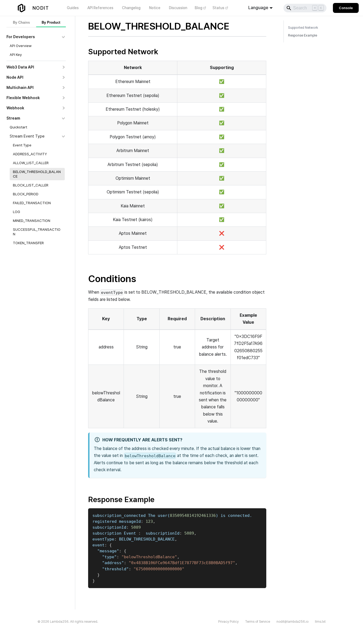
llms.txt (320, 622)
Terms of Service (257, 622)
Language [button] (258, 7)
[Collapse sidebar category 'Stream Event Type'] (63, 136)
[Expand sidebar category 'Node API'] (63, 77)
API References (100, 8)
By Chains (21, 22)
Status (218, 8)
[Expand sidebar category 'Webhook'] (63, 108)
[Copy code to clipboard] (259, 514)
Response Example (302, 35)
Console (346, 8)
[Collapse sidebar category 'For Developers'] (63, 37)
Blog (198, 8)
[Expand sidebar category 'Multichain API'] (63, 88)
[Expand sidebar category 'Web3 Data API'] (63, 67)
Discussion (178, 8)
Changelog (131, 8)
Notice (154, 8)
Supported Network (303, 28)
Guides (73, 8)
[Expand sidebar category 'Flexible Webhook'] (63, 98)
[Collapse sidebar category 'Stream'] (63, 118)
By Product (51, 22)
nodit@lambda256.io (292, 622)
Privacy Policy (228, 622)
